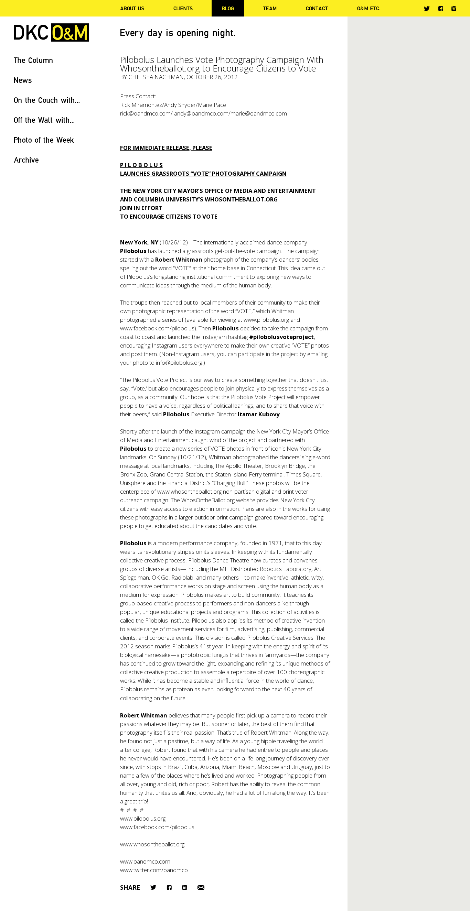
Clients (183, 8)
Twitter (427, 8)
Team (270, 8)
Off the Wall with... (44, 119)
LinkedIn (184, 887)
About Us (132, 8)
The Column (33, 60)
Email (200, 887)
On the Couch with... (47, 100)
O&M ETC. (369, 8)
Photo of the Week (44, 139)
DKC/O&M (51, 32)
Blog (228, 8)
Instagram (453, 8)
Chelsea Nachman (156, 77)
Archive (26, 159)
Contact (317, 8)
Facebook (440, 8)
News (23, 80)
